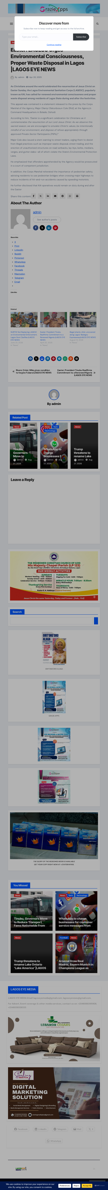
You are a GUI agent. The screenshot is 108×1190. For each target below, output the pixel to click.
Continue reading (54, 44)
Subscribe (81, 36)
